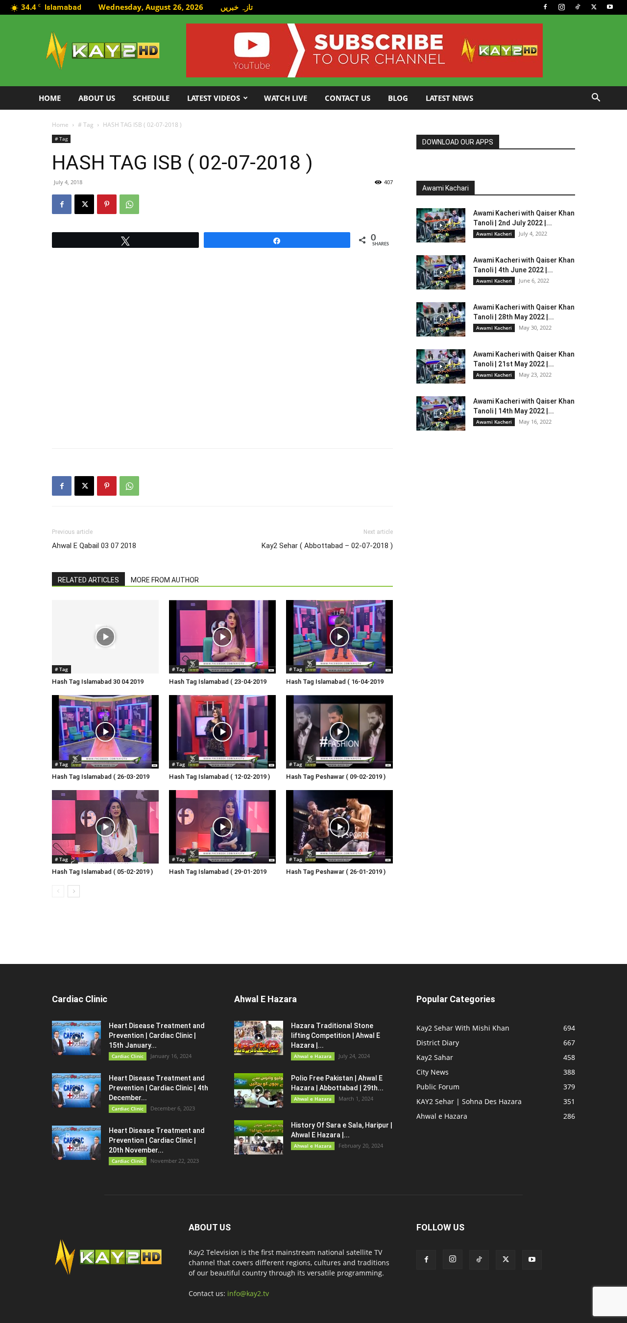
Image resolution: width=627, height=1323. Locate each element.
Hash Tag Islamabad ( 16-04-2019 (335, 681)
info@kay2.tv (248, 1293)
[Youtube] (610, 7)
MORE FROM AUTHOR (165, 580)
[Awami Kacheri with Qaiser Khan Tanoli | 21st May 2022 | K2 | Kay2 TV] (440, 366)
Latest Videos (213, 98)
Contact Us (347, 98)
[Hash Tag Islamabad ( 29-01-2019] (222, 827)
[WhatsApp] (129, 204)
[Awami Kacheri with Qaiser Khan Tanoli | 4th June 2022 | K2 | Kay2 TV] (440, 272)
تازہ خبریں (236, 7)
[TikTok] (577, 7)
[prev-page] (58, 891)
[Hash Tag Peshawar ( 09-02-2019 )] (339, 732)
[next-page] (74, 891)
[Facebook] (545, 7)
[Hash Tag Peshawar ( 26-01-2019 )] (339, 827)
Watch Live (285, 98)
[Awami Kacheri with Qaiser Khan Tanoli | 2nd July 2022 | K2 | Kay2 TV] (440, 225)
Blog (398, 98)
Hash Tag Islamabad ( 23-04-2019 (217, 681)
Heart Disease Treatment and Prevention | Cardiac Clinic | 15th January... (157, 1035)
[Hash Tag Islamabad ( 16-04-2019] (339, 637)
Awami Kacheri (494, 233)
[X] (593, 7)
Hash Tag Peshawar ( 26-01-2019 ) (336, 871)
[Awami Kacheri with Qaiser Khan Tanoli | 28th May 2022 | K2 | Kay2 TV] (440, 319)
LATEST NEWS (449, 98)
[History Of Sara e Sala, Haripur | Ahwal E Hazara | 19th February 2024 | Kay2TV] (258, 1137)
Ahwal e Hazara (313, 1056)
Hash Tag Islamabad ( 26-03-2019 (100, 776)
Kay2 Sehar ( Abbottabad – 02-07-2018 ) (327, 545)
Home (50, 98)
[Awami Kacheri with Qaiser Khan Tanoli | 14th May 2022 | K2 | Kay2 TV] (440, 413)
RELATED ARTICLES (88, 580)
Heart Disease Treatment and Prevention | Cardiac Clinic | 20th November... (157, 1140)
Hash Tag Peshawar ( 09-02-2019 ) (336, 776)
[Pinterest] (107, 204)
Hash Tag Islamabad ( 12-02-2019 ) (219, 776)
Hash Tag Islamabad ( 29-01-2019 (217, 871)
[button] (595, 98)
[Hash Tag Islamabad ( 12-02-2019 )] (222, 732)
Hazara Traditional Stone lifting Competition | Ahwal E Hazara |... (335, 1035)
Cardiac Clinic (128, 1056)
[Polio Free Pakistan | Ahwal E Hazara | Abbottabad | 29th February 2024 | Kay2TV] (258, 1090)
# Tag (86, 124)
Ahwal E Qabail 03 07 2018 (94, 545)
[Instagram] (561, 7)
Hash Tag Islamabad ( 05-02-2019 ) (102, 871)
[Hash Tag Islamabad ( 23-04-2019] (222, 637)
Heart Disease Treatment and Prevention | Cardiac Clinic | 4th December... (158, 1088)
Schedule (151, 98)
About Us (96, 98)
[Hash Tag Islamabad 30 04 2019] (105, 637)
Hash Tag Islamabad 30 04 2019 (98, 681)
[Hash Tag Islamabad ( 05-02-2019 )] (105, 827)
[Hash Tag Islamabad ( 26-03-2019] (105, 732)
